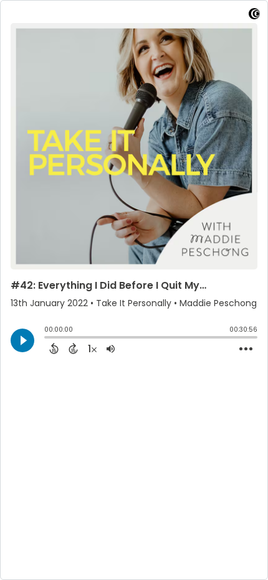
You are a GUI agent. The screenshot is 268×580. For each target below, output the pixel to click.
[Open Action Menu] (245, 349)
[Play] (22, 340)
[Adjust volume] (111, 348)
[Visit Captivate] (254, 16)
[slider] (47, 338)
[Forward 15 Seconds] (73, 348)
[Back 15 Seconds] (54, 348)
